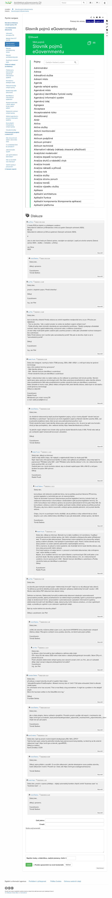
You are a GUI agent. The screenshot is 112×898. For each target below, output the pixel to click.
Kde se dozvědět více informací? (11, 160)
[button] (91, 2)
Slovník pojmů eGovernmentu (20, 11)
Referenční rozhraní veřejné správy (12, 112)
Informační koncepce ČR (10, 34)
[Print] (100, 17)
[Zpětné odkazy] (107, 26)
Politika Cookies (56, 881)
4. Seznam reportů (10, 169)
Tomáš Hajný (31, 780)
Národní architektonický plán (12, 56)
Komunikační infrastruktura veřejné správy (10, 125)
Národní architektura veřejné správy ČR (11, 24)
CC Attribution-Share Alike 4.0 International (16, 893)
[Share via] (91, 17)
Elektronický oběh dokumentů (11, 91)
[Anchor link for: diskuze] (45, 215)
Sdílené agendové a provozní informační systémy (12, 118)
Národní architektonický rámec (10, 50)
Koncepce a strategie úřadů (10, 81)
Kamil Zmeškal (32, 735)
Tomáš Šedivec (34, 258)
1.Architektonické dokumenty (10, 29)
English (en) (99, 21)
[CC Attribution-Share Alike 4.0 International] (9, 888)
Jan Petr (30, 282)
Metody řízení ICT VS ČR (11, 39)
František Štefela (32, 675)
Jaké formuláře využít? (10, 150)
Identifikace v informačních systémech (10, 97)
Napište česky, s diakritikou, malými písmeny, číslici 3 (46, 858)
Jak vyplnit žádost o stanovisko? (12, 155)
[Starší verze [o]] (107, 23)
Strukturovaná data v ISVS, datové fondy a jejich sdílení (11, 105)
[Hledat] (83, 3)
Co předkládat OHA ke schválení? (12, 145)
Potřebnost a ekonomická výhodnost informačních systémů (10, 73)
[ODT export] (107, 32)
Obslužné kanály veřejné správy (11, 86)
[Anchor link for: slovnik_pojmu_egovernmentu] (79, 28)
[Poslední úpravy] (94, 17)
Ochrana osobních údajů (72, 881)
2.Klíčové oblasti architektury (10, 65)
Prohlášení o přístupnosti (37, 881)
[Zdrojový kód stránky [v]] (107, 20)
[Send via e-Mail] (97, 17)
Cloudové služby (11, 130)
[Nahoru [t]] (107, 35)
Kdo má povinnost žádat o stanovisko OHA (11, 139)
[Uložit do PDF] (107, 29)
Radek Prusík (31, 359)
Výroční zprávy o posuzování (11, 165)
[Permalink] (103, 17)
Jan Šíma (30, 222)
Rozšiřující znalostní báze (12, 61)
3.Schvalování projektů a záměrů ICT (12, 133)
